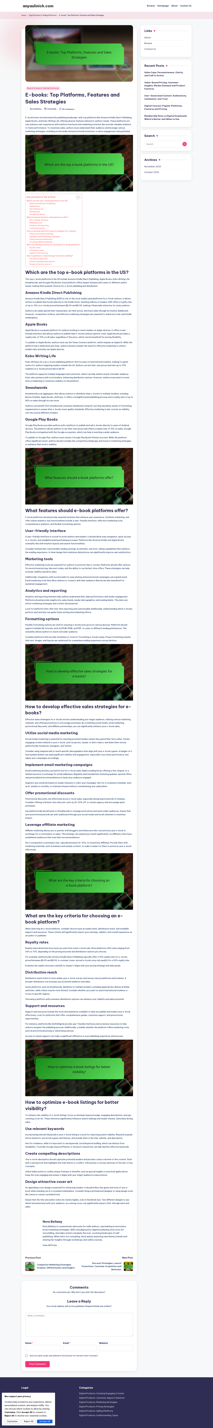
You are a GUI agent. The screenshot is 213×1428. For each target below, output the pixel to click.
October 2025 (151, 172)
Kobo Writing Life (36, 209)
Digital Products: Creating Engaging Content (101, 1393)
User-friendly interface (38, 220)
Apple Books (34, 206)
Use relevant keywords (38, 259)
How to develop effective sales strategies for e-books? (51, 231)
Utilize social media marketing (41, 234)
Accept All (44, 1421)
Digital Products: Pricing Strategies (96, 1406)
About (147, 37)
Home (23, 15)
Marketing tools (35, 223)
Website (103, 1343)
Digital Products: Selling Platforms (43, 15)
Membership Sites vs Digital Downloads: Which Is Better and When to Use (165, 117)
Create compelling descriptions (42, 261)
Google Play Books (37, 214)
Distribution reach (36, 250)
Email (66, 1343)
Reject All (28, 1421)
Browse (148, 43)
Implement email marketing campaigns (44, 236)
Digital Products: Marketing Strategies (98, 1402)
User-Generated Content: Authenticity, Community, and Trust (165, 97)
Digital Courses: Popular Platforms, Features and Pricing (163, 107)
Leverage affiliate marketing (40, 242)
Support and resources (38, 253)
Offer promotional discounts (40, 239)
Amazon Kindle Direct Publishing (42, 203)
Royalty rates (34, 248)
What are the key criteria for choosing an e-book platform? (53, 245)
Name (29, 1343)
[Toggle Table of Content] (77, 197)
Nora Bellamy (52, 1221)
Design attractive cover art (40, 264)
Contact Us (150, 49)
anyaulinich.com (38, 6)
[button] (50, 1245)
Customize (12, 1421)
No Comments (68, 109)
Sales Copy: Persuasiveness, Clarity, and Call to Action (163, 74)
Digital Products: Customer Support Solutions (102, 1397)
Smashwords (34, 212)
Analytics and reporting (39, 225)
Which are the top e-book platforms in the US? (47, 201)
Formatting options (37, 228)
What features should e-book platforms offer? (47, 217)
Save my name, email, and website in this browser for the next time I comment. (64, 1355)
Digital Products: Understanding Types (98, 1415)
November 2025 (152, 166)
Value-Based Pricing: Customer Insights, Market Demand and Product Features (164, 85)
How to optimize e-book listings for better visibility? (50, 256)
